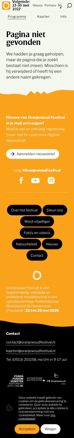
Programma (17, 16)
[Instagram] (51, 180)
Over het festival (24, 209)
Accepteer (27, 428)
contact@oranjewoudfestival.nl (30, 341)
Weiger (50, 428)
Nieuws (38, 5)
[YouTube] (35, 180)
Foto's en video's (37, 232)
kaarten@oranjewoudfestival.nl (30, 350)
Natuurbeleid (26, 243)
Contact (37, 255)
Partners (50, 5)
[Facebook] (21, 180)
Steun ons (55, 209)
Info (63, 16)
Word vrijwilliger (37, 221)
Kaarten (43, 16)
